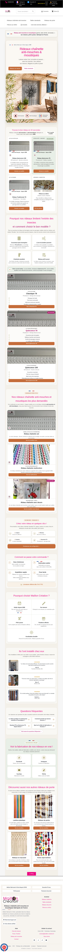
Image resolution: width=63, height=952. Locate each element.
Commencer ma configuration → (31, 546)
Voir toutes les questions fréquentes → (31, 731)
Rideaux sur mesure (15, 68)
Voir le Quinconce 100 (31, 380)
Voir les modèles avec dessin (31, 509)
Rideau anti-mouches (16, 936)
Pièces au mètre (46, 907)
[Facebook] (38, 940)
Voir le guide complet (50, 133)
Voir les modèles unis (31, 440)
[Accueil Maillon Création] (16, 900)
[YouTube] (46, 940)
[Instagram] (34, 940)
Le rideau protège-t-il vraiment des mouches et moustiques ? (18, 719)
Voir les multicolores (31, 474)
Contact (16, 939)
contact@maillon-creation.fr (46, 933)
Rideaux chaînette (46, 899)
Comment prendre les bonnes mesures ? (43, 719)
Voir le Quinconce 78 (31, 343)
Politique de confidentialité (23, 946)
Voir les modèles (19, 828)
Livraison (33, 946)
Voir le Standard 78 (31, 306)
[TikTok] (42, 940)
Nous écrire (47, 936)
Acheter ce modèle (19, 171)
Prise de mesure (16, 931)
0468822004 (11, 2)
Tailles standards (28, 68)
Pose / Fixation (16, 933)
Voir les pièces (38, 208)
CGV (13, 946)
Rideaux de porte (46, 904)
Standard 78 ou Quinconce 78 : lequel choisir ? (18, 725)
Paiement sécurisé (41, 946)
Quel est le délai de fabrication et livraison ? (42, 725)
